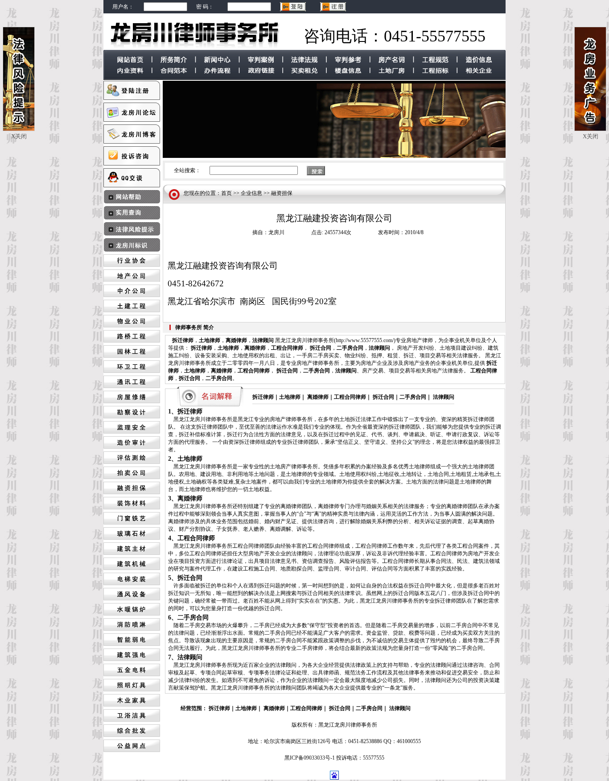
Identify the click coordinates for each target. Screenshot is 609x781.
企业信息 (251, 193)
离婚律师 (236, 340)
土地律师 (209, 340)
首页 (226, 193)
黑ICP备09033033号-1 (309, 758)
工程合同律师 (287, 348)
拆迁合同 (320, 348)
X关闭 (19, 136)
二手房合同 (350, 348)
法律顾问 (263, 340)
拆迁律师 (182, 340)
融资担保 (281, 193)
